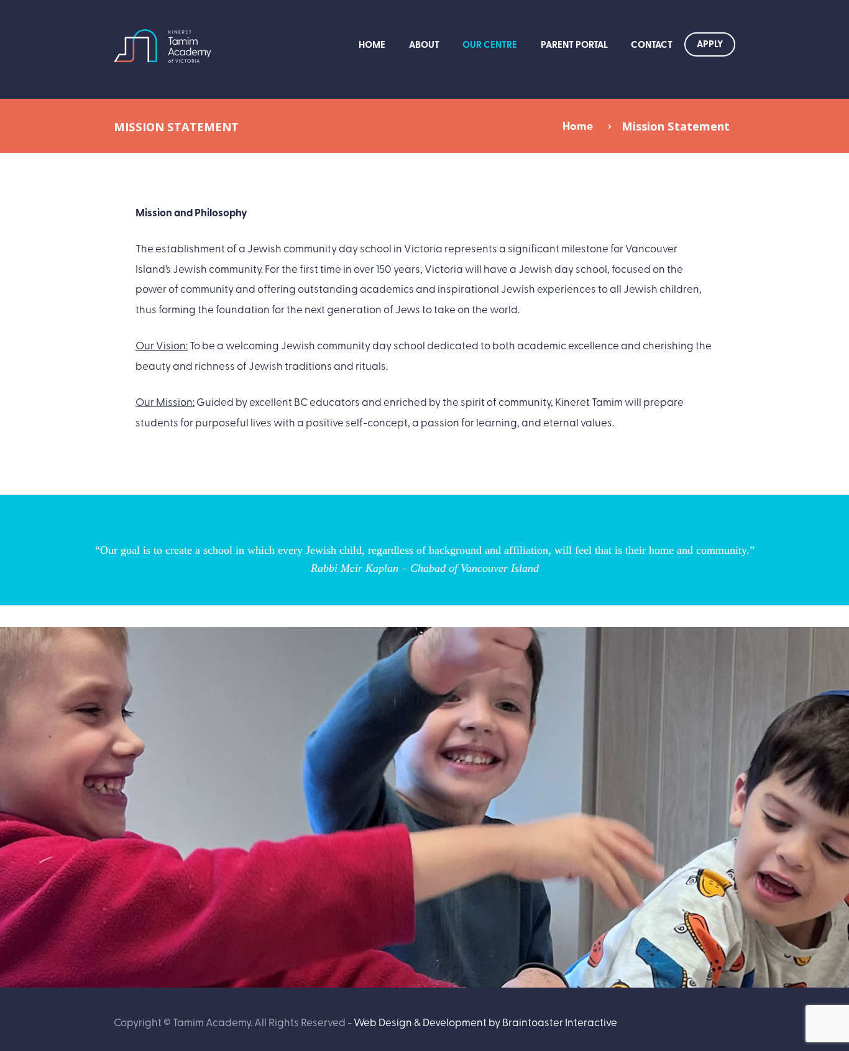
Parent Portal (574, 44)
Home (372, 44)
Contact (651, 44)
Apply (710, 43)
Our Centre (489, 44)
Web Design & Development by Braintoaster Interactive (485, 1021)
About (424, 44)
